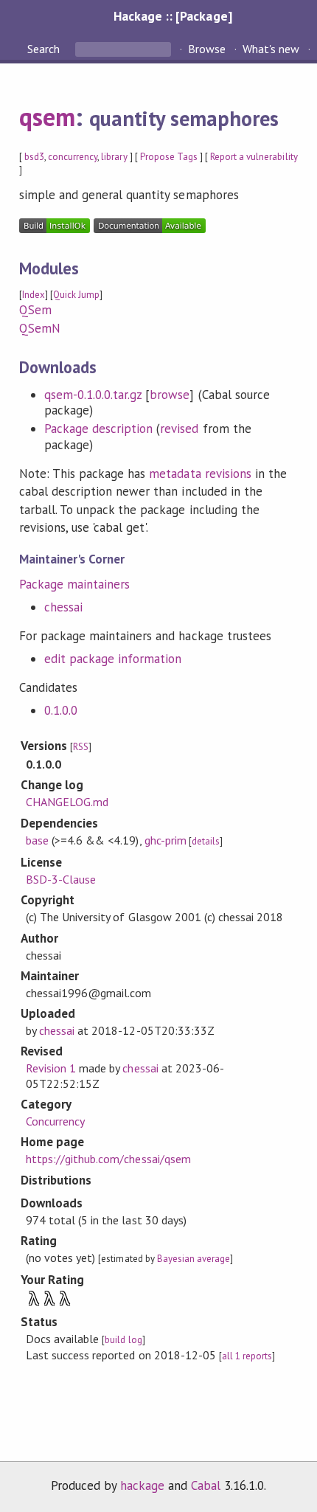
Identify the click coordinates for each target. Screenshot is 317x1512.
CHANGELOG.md (67, 801)
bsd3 (34, 156)
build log (123, 1340)
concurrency (72, 156)
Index (33, 294)
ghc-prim (165, 840)
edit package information (113, 659)
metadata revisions (200, 473)
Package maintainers (74, 584)
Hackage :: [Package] (172, 15)
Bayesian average (193, 1258)
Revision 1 (51, 1068)
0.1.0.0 (60, 710)
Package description (98, 428)
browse (169, 394)
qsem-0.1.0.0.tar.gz (93, 394)
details (206, 841)
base (37, 840)
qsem (47, 116)
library (114, 156)
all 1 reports (247, 1356)
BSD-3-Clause (61, 879)
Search (45, 48)
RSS (80, 747)
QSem (35, 310)
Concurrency (55, 1121)
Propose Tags (169, 156)
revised (179, 428)
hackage (142, 1485)
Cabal (205, 1485)
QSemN (39, 328)
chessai (63, 607)
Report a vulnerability (254, 156)
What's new (271, 48)
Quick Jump (76, 294)
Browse (207, 48)
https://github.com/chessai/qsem (108, 1158)
